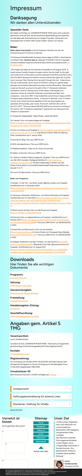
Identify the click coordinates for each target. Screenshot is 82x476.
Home (41, 423)
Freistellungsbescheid (19, 301)
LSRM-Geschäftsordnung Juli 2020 (24, 316)
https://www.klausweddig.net (23, 235)
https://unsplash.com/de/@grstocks (25, 213)
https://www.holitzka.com (21, 232)
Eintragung (14, 309)
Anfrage (53, 375)
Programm (41, 426)
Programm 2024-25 (18, 278)
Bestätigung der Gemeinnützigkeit (24, 293)
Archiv (41, 434)
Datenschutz (41, 441)
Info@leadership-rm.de (19, 354)
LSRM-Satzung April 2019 (20, 286)
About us (41, 430)
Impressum (41, 438)
